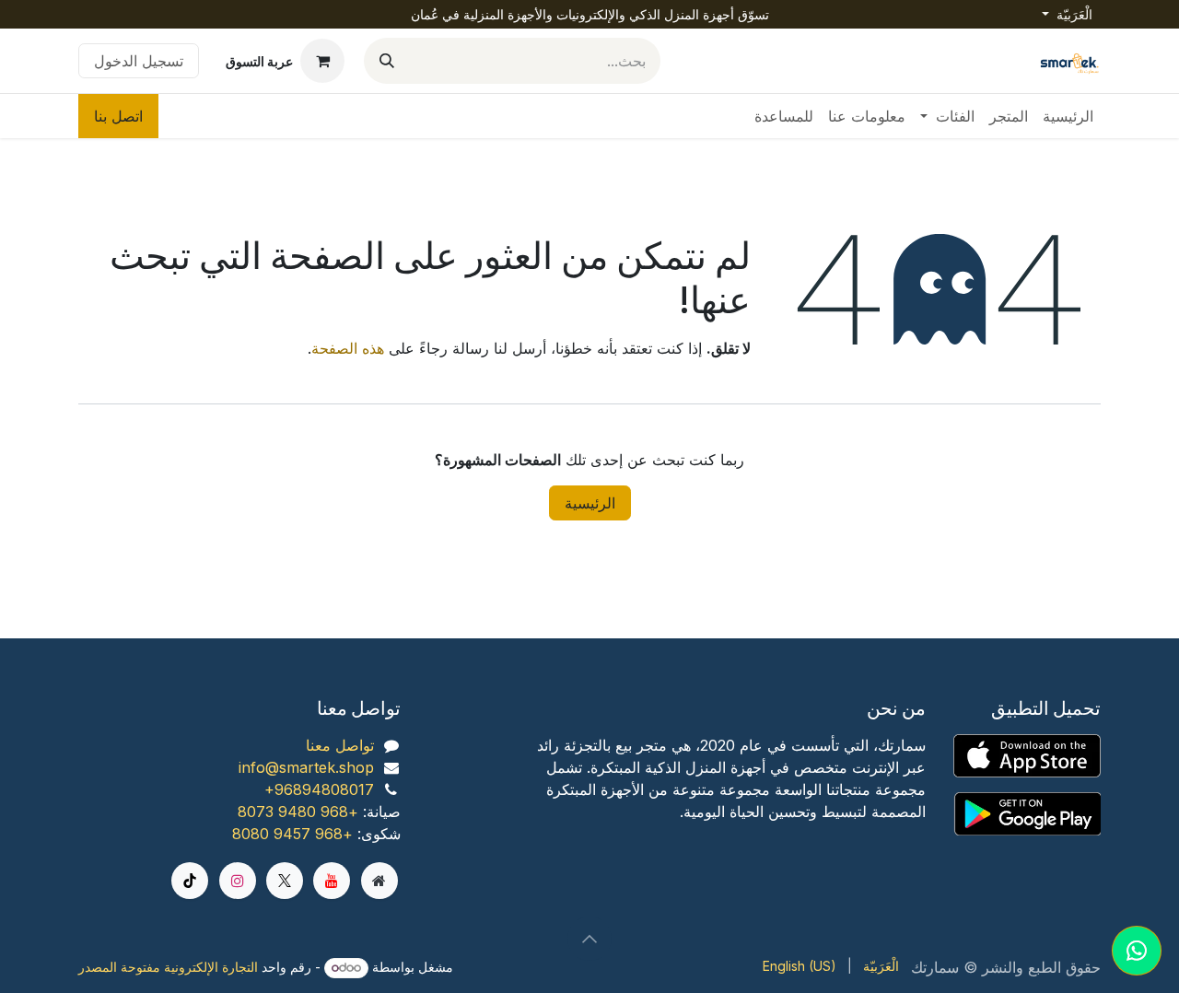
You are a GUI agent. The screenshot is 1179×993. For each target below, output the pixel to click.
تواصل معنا (340, 745)
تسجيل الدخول (138, 61)
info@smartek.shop (306, 767)
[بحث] (387, 61)
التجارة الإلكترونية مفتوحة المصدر (168, 967)
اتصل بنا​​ (118, 116)
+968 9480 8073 (298, 811)
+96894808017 (319, 789)
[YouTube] (331, 880)
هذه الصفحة (347, 348)
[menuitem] (1068, 116)
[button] (589, 939)
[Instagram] (237, 880)
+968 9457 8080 (292, 833)
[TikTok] (189, 880)
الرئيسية (590, 503)
